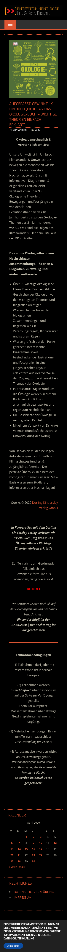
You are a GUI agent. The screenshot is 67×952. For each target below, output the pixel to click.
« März (12, 867)
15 (26, 849)
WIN (37, 130)
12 (55, 843)
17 (40, 849)
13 (11, 849)
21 (19, 855)
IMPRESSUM (22, 897)
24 (40, 855)
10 (40, 843)
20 (11, 855)
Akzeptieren (13, 945)
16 (33, 849)
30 (33, 861)
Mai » (22, 867)
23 (33, 855)
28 (19, 861)
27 (11, 861)
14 (19, 849)
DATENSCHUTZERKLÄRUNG (34, 892)
